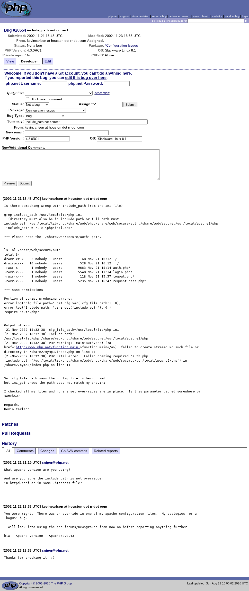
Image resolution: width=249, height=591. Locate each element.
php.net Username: (23, 83)
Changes (47, 451)
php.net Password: (85, 83)
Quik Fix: (15, 93)
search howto (201, 16)
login (245, 16)
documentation (140, 16)
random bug (232, 16)
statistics (217, 16)
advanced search (179, 16)
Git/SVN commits (74, 451)
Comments (25, 451)
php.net (112, 16)
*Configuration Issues (121, 45)
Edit (47, 61)
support (124, 16)
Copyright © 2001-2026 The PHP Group (45, 583)
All (8, 451)
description (102, 93)
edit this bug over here (86, 78)
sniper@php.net (55, 462)
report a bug (159, 16)
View (10, 61)
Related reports (106, 451)
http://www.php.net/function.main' (48, 347)
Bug (8, 30)
